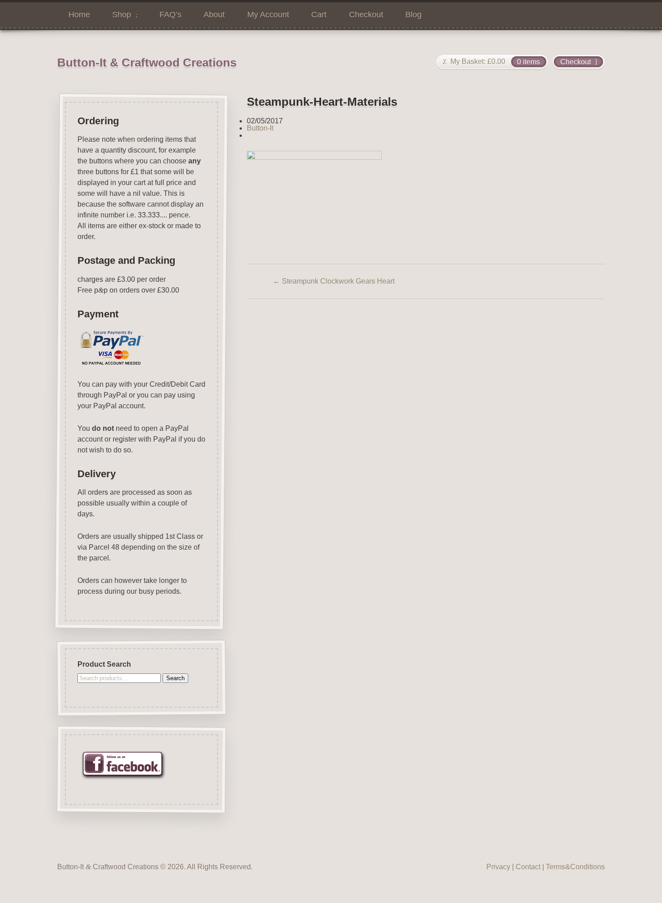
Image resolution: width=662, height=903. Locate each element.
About (214, 14)
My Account (268, 14)
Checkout (366, 14)
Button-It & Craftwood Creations (146, 62)
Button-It (260, 128)
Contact (528, 867)
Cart (318, 14)
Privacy (498, 867)
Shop (121, 14)
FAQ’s (170, 14)
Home (79, 14)
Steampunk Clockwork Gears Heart (333, 281)
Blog (413, 14)
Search (175, 678)
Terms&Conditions (575, 867)
